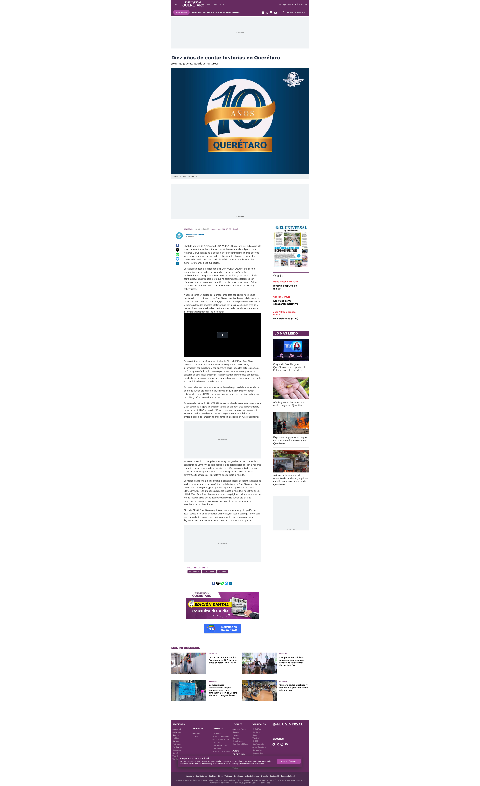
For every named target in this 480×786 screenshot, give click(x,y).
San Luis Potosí (239, 729)
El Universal (209, 572)
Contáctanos (201, 776)
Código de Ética (215, 776)
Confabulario (258, 744)
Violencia (228, 776)
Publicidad (238, 776)
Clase (255, 735)
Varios (235, 768)
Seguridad (177, 732)
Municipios (177, 747)
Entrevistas (217, 733)
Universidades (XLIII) (285, 318)
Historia (264, 776)
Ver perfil (190, 237)
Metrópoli (176, 744)
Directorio (190, 776)
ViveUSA (256, 738)
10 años (222, 572)
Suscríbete (181, 12)
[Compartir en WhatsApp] (177, 254)
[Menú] (175, 4)
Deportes (176, 750)
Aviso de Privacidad (255, 764)
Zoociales (216, 748)
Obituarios (257, 750)
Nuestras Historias (220, 736)
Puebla (235, 735)
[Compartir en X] (177, 250)
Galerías (196, 733)
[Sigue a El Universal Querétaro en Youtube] (276, 13)
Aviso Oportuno (199, 12)
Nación (175, 735)
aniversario (194, 572)
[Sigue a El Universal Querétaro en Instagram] (272, 13)
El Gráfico (256, 729)
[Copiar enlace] (177, 263)
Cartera (175, 741)
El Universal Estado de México (240, 742)
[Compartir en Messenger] (177, 259)
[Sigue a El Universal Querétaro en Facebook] (264, 13)
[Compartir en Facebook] (177, 245)
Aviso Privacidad (252, 776)
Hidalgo (235, 738)
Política (175, 738)
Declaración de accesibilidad (282, 776)
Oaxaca (235, 732)
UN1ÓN (255, 741)
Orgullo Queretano (220, 739)
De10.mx (256, 732)
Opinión (278, 276)
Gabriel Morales (281, 296)
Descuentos (257, 753)
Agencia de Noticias (216, 12)
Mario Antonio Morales (285, 281)
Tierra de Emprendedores (219, 743)
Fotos (221, 4)
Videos (215, 4)
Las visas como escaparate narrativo (285, 302)
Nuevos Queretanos (221, 751)
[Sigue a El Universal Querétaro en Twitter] (268, 13)
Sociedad (188, 229)
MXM (208, 4)
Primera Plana (233, 12)
